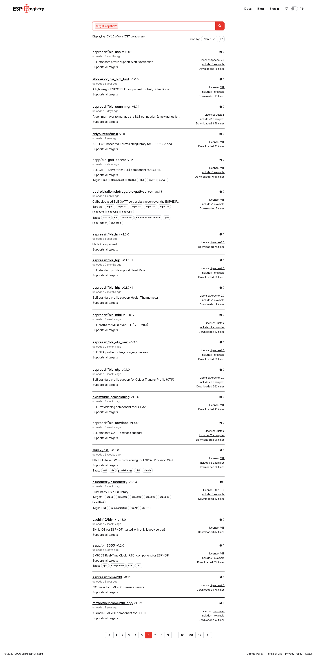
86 (191, 635)
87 (199, 635)
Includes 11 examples (212, 435)
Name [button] (207, 39)
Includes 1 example (213, 64)
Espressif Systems (32, 653)
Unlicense (219, 611)
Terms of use (274, 653)
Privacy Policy (293, 653)
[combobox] (153, 25)
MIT (222, 87)
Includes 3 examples (212, 462)
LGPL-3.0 (219, 490)
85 (183, 635)
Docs (248, 8)
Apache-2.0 (217, 59)
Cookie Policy (255, 653)
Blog (260, 8)
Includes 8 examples (212, 119)
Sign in (274, 8)
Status (309, 653)
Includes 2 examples (212, 327)
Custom (220, 114)
